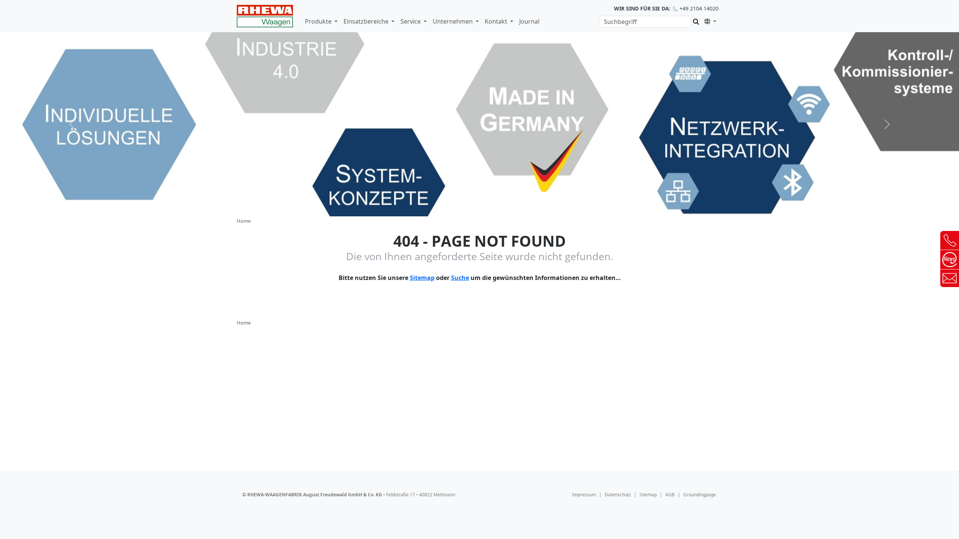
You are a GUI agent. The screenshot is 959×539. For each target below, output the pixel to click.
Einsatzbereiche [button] (367, 21)
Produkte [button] (319, 21)
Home (244, 220)
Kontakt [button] (497, 21)
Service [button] (411, 21)
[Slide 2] (466, 206)
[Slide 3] (479, 206)
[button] (708, 20)
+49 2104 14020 (666, 8)
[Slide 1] (452, 206)
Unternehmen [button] (453, 21)
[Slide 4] (493, 206)
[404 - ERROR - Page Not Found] (265, 16)
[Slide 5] (506, 206)
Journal (529, 21)
